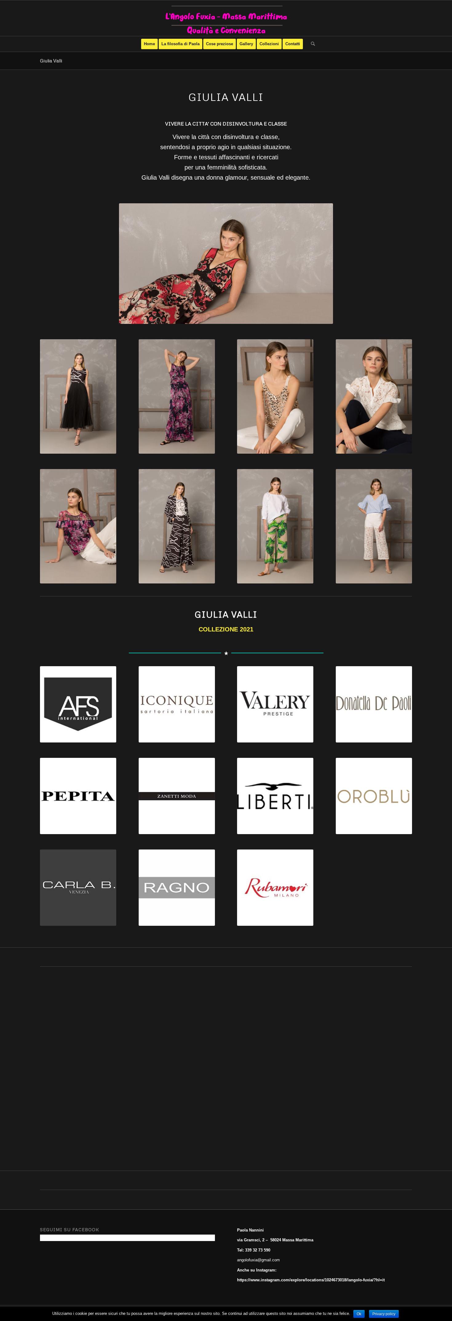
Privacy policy (383, 1314)
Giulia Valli (51, 61)
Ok (359, 1314)
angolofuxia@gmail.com (258, 1260)
